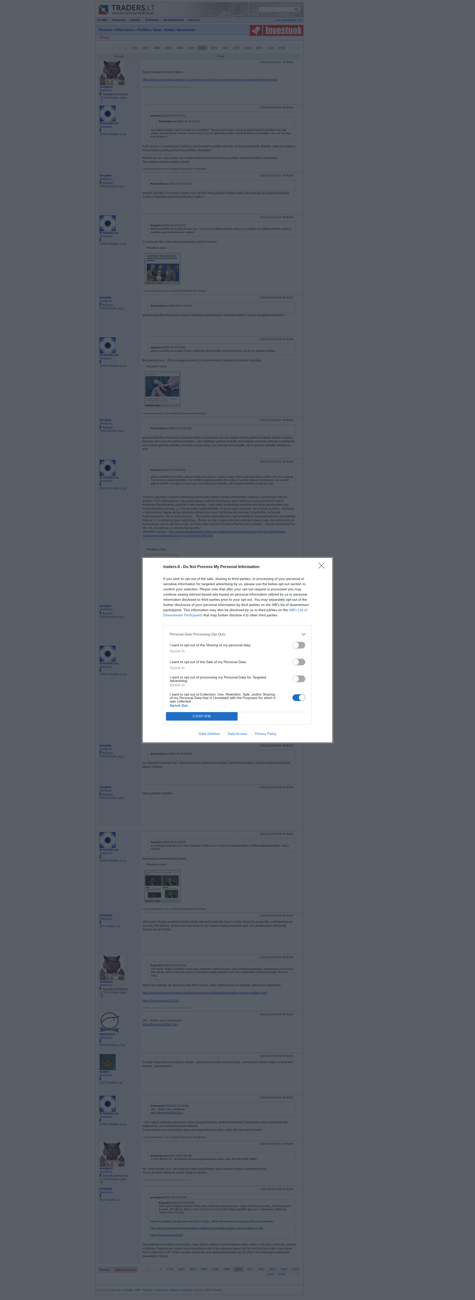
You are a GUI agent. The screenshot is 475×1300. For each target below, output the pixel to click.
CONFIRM (202, 716)
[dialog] (237, 650)
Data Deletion (209, 734)
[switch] (298, 645)
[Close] (323, 567)
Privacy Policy (265, 734)
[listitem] (237, 634)
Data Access (237, 734)
